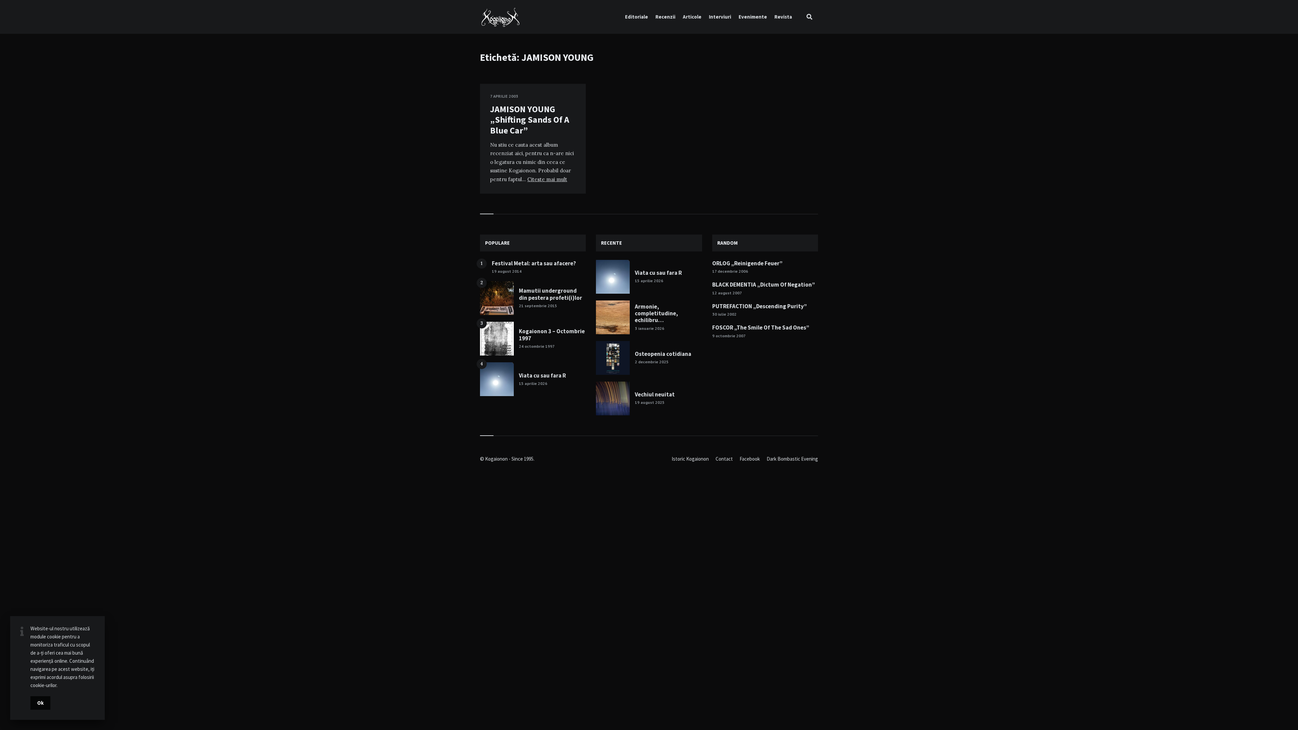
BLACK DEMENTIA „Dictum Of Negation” (763, 284)
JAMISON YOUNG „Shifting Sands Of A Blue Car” (529, 119)
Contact (724, 459)
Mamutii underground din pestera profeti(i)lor (550, 294)
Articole (692, 17)
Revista (783, 17)
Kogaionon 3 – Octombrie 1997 (552, 334)
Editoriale (636, 17)
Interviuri (720, 17)
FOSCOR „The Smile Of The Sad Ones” (760, 327)
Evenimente (753, 17)
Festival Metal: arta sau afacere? (534, 263)
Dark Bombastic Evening (792, 459)
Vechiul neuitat (655, 394)
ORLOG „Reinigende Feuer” (747, 263)
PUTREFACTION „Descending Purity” (759, 306)
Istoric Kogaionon (690, 459)
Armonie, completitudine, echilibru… (656, 313)
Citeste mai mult (547, 179)
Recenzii (665, 17)
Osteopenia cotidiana (663, 354)
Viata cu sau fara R (542, 375)
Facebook (750, 459)
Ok (40, 703)
